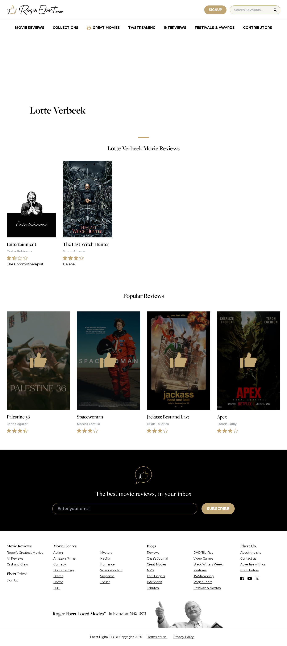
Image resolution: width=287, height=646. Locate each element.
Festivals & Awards (215, 28)
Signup (215, 10)
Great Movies (106, 28)
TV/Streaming (141, 28)
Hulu (56, 588)
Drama (58, 576)
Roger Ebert (203, 582)
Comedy (59, 564)
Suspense (107, 576)
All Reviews (15, 558)
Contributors (257, 28)
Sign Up (12, 580)
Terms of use (157, 637)
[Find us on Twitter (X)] (257, 578)
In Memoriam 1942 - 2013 (127, 614)
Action (58, 553)
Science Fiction (111, 570)
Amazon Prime (64, 558)
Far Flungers (156, 576)
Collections (65, 28)
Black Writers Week (208, 564)
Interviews (175, 28)
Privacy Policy (183, 637)
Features (200, 570)
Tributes (153, 588)
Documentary (63, 570)
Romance (107, 564)
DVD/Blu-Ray (203, 553)
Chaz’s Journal (157, 558)
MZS (150, 570)
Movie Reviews (29, 28)
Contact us (248, 558)
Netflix (105, 558)
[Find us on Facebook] (242, 578)
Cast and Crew (17, 564)
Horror (58, 582)
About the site (250, 553)
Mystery (106, 553)
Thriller (105, 582)
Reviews (153, 553)
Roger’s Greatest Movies (25, 553)
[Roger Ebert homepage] (35, 10)
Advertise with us (253, 564)
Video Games (203, 558)
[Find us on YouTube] (250, 578)
